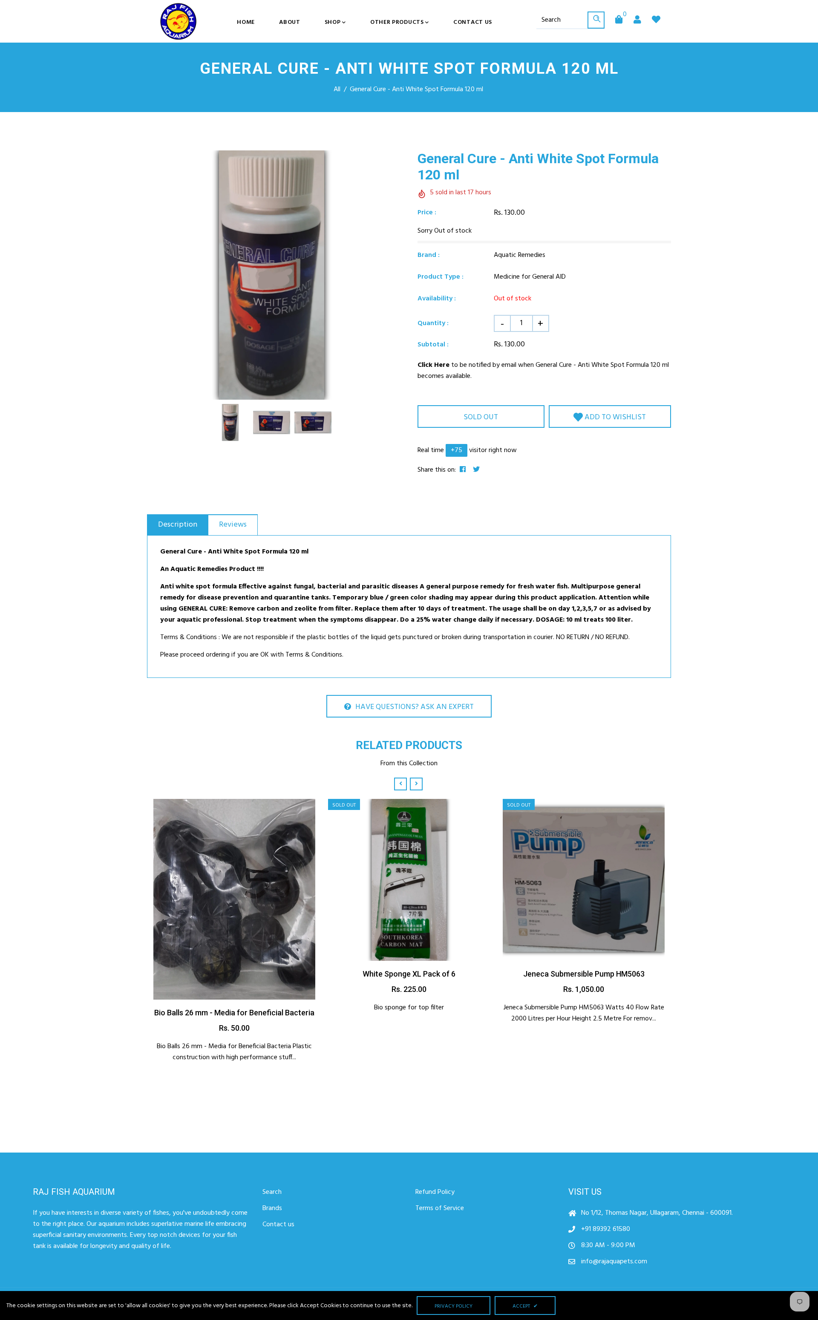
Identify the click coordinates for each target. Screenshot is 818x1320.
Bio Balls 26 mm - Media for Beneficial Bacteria (234, 1012)
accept (525, 1306)
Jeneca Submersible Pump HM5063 (584, 973)
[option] (271, 275)
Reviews (233, 525)
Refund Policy (435, 1192)
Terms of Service (439, 1208)
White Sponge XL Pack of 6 (409, 973)
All (337, 89)
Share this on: (437, 470)
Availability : (437, 298)
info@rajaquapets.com (614, 1261)
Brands (272, 1208)
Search (272, 1192)
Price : (427, 212)
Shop (334, 22)
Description (177, 525)
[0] (619, 20)
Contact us (472, 22)
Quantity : (433, 323)
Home (246, 22)
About (289, 22)
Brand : (429, 255)
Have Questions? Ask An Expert (414, 707)
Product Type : (441, 276)
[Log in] (637, 20)
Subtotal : (433, 344)
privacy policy (453, 1306)
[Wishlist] (656, 20)
